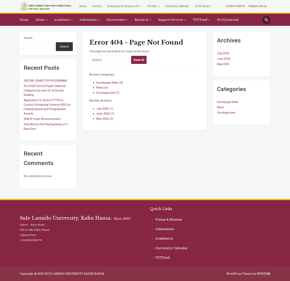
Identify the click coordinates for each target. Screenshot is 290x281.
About (40, 19)
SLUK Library (202, 6)
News (83, 6)
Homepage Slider (107, 82)
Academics (62, 19)
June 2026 (103, 113)
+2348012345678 (235, 6)
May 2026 (102, 118)
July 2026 (102, 108)
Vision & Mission (168, 219)
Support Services (170, 19)
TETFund (200, 19)
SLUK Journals (228, 19)
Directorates (116, 19)
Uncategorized (105, 92)
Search (28, 37)
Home (24, 19)
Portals (152, 6)
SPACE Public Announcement (42, 118)
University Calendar (177, 6)
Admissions (88, 19)
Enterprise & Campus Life (123, 6)
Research (141, 19)
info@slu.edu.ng (257, 6)
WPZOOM (263, 273)
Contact (97, 6)
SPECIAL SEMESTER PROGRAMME (45, 80)
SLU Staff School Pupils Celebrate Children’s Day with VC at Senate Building (45, 90)
